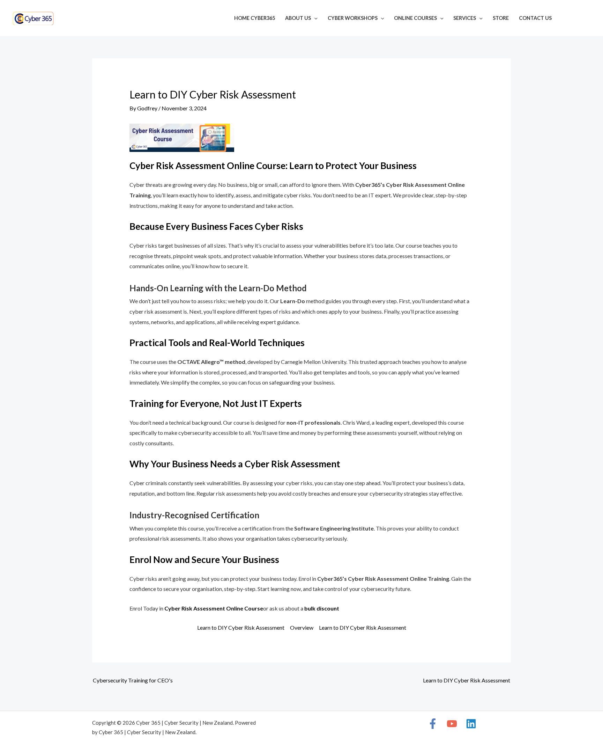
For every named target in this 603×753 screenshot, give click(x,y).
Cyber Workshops (353, 18)
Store (501, 18)
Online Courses (415, 18)
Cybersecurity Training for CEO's (133, 680)
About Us (298, 18)
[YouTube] (577, 19)
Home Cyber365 (254, 18)
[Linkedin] (588, 19)
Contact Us (535, 18)
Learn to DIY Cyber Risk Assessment (240, 627)
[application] (314, 18)
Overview (301, 627)
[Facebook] (567, 19)
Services (464, 18)
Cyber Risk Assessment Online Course (213, 608)
